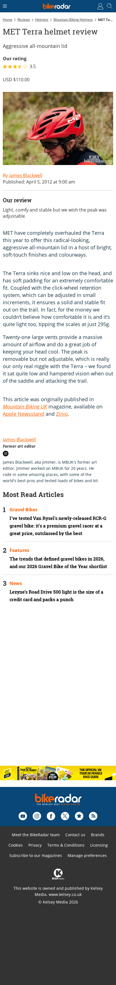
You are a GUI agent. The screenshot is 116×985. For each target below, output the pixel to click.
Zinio (62, 413)
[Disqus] (58, 689)
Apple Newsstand (23, 413)
